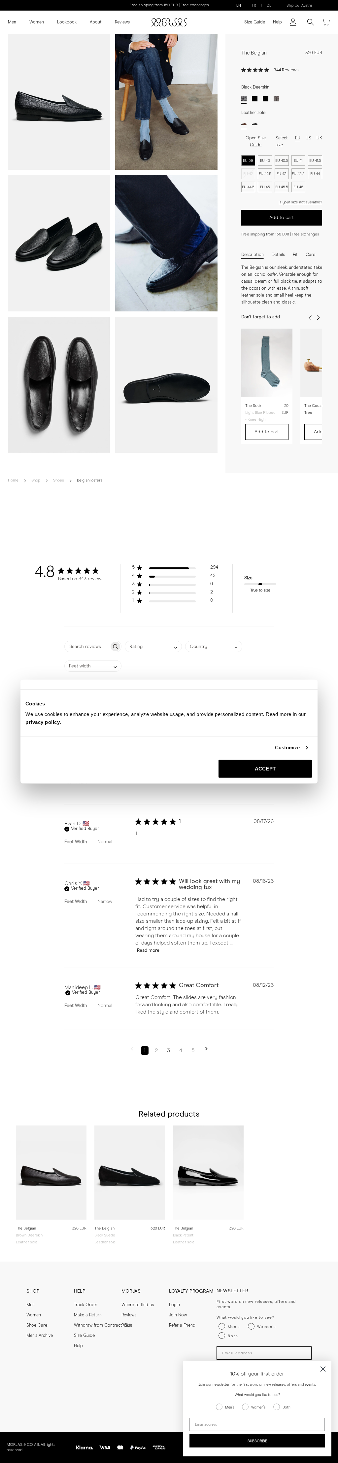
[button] (175, 569)
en (238, 5)
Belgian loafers (89, 480)
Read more (148, 950)
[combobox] (153, 646)
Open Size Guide (256, 141)
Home (13, 480)
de (269, 5)
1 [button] (145, 1050)
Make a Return (88, 1315)
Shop (35, 480)
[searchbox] (87, 646)
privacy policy (42, 722)
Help (277, 22)
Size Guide (254, 22)
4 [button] (180, 1050)
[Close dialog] (323, 1369)
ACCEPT (265, 768)
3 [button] (168, 1050)
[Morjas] (169, 22)
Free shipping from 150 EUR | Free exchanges (169, 5)
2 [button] (156, 1050)
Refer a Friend (182, 1325)
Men (12, 22)
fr (254, 5)
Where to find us (137, 1305)
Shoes (58, 480)
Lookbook (67, 22)
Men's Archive (39, 1336)
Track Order (85, 1305)
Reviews (122, 22)
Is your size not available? (300, 202)
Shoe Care (36, 1325)
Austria (307, 5)
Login (174, 1305)
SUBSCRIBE (257, 1441)
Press (126, 1325)
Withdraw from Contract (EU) (102, 1325)
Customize (287, 747)
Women (36, 22)
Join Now (178, 1315)
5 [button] (192, 1050)
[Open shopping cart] (326, 22)
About (96, 22)
